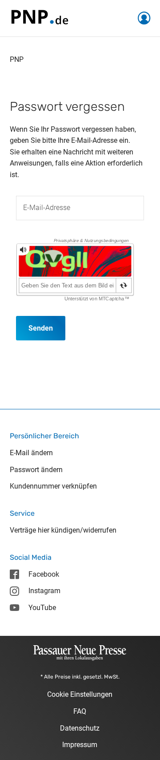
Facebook (43, 574)
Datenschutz (80, 728)
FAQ (79, 711)
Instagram (44, 590)
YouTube (42, 607)
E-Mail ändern (31, 453)
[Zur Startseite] (39, 17)
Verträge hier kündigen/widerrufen (63, 530)
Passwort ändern (36, 469)
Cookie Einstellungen (79, 694)
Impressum (79, 744)
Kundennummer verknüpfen (53, 486)
